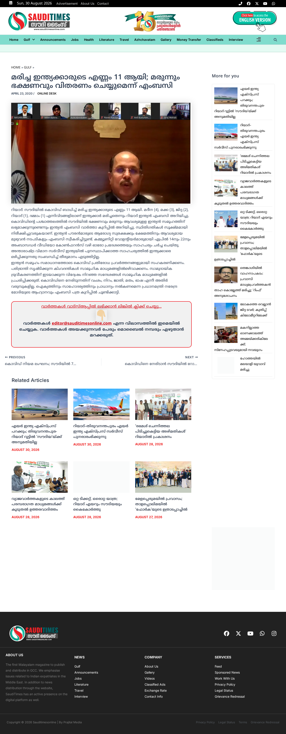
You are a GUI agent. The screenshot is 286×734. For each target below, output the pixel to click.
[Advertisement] (243, 453)
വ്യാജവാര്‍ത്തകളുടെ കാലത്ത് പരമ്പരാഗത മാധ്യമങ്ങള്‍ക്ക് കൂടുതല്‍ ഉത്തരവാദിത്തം (38, 504)
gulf (27, 39)
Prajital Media (72, 722)
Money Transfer (189, 39)
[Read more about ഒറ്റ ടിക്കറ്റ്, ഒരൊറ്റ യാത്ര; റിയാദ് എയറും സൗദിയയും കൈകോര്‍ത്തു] (101, 477)
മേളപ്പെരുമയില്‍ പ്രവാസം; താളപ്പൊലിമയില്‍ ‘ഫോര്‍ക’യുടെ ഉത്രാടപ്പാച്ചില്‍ (161, 504)
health (89, 39)
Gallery (166, 39)
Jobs (75, 39)
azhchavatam (144, 39)
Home (13, 39)
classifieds (214, 39)
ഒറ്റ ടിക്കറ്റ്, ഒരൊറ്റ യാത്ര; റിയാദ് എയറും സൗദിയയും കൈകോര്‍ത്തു (97, 504)
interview (236, 39)
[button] (29, 40)
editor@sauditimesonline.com (82, 323)
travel (124, 39)
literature (106, 39)
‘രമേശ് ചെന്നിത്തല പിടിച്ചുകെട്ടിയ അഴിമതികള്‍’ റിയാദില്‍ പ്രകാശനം (160, 431)
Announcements (53, 39)
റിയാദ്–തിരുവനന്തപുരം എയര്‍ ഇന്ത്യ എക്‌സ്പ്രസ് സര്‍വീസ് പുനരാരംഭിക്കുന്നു (100, 431)
